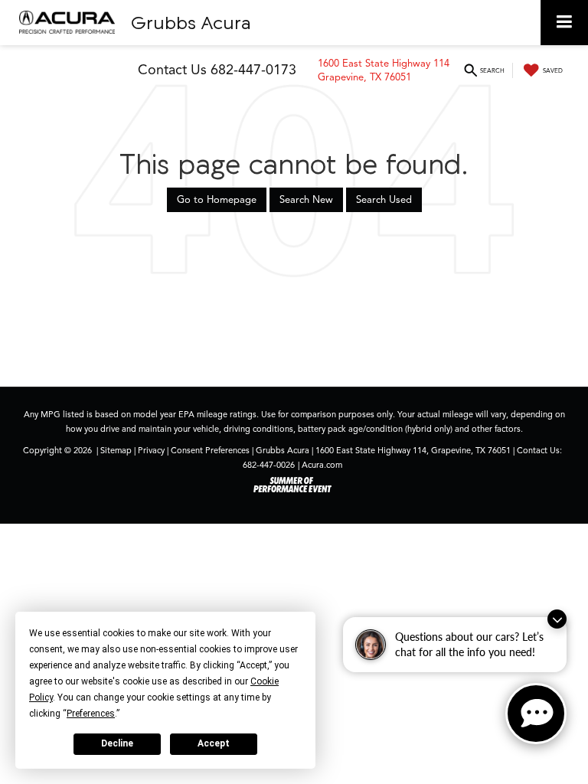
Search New (306, 200)
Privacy (151, 450)
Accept (214, 743)
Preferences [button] (91, 713)
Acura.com (322, 464)
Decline (117, 743)
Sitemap (116, 450)
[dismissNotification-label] (557, 619)
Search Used (384, 200)
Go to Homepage (216, 200)
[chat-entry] (536, 713)
